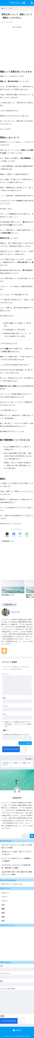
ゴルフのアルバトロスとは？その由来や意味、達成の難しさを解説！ (16, 866)
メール (5, 706)
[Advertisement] (17, 48)
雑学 (3, 921)
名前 (4, 698)
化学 (12, 541)
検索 (32, 836)
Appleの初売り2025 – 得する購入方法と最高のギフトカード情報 (17, 873)
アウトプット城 (17, 3)
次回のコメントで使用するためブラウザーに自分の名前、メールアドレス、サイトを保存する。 (18, 724)
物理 (3, 913)
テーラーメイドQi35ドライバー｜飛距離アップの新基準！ (17, 860)
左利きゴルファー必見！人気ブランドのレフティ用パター (17, 853)
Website (4, 654)
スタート (5, 897)
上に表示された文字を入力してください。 (16, 734)
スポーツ (5, 901)
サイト (4, 714)
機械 (3, 909)
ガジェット (5, 893)
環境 (3, 917)
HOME (18, 1030)
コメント (6, 674)
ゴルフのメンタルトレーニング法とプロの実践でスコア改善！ (17, 846)
